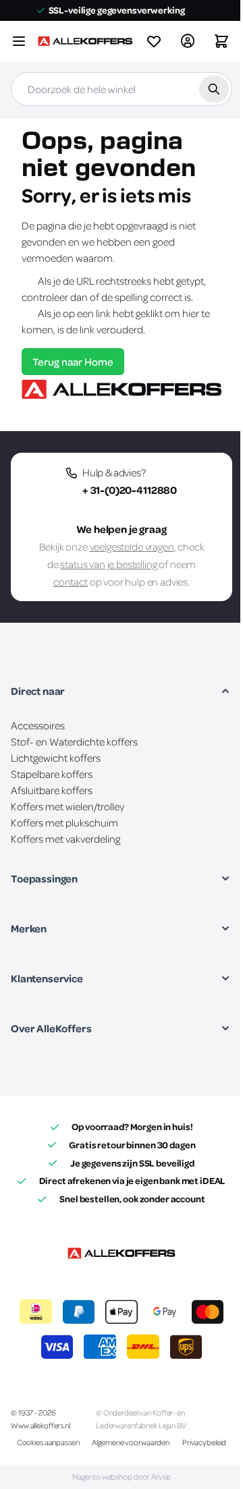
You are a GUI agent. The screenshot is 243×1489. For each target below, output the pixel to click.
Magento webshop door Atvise (121, 1476)
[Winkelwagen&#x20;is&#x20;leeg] (221, 41)
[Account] (188, 41)
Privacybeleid (204, 1442)
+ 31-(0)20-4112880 (129, 490)
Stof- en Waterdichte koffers (74, 741)
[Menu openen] (19, 41)
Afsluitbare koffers (51, 790)
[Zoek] (214, 89)
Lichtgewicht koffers (56, 757)
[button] (121, 691)
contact (70, 581)
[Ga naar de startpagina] (85, 41)
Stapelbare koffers (51, 774)
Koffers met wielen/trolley (67, 806)
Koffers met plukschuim (64, 822)
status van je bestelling (108, 564)
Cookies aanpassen (48, 1442)
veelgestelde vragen (132, 546)
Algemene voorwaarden (130, 1442)
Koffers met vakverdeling (65, 838)
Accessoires (38, 725)
